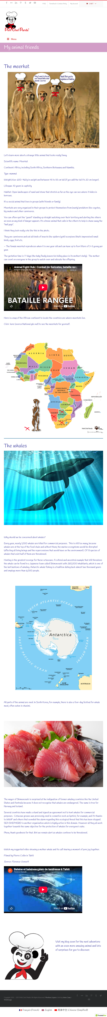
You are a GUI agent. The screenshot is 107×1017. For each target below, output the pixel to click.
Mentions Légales (51, 998)
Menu (13, 39)
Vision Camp (67, 998)
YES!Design (8, 1000)
